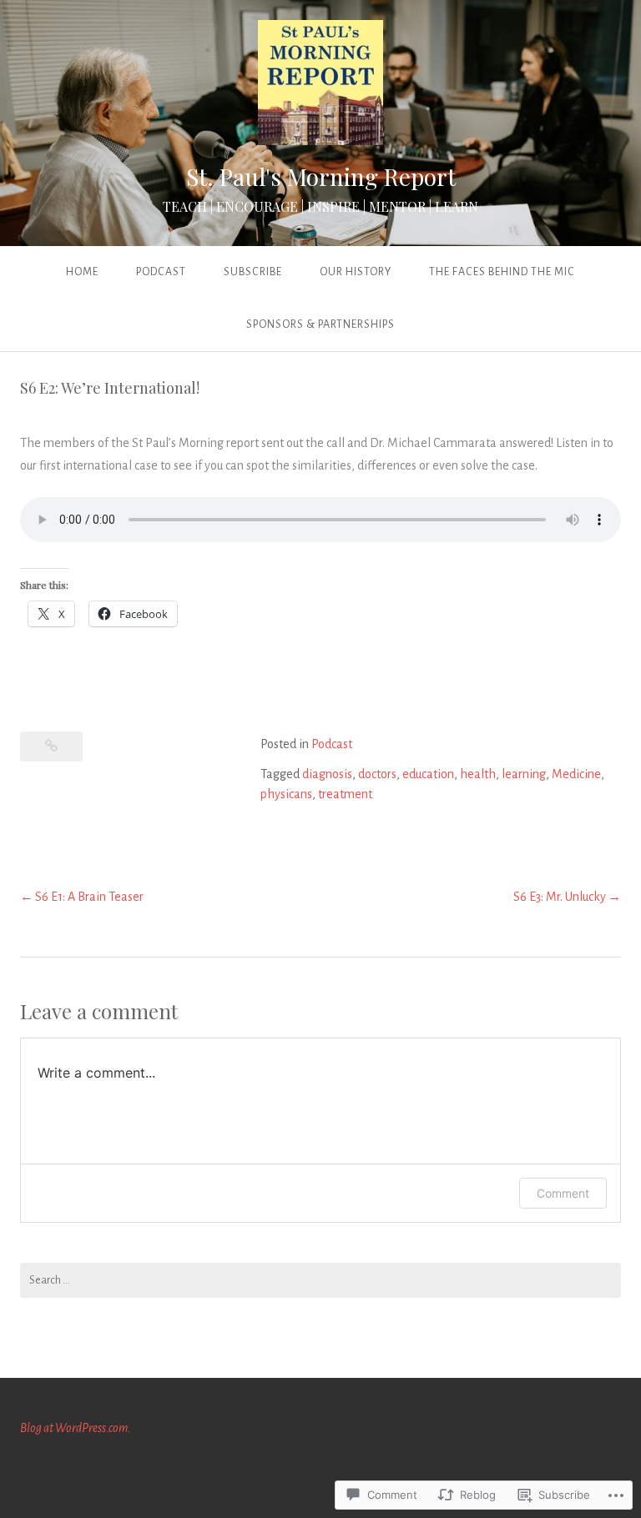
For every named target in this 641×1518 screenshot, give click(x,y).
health (478, 774)
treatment (345, 794)
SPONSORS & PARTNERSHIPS (320, 324)
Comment (563, 1193)
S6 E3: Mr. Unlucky (559, 896)
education (428, 774)
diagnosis (327, 774)
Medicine (576, 774)
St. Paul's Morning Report (321, 176)
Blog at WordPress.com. (75, 1428)
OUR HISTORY (355, 272)
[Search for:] (320, 1280)
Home (82, 272)
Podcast (161, 272)
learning (524, 774)
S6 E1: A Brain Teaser (89, 896)
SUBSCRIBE (253, 272)
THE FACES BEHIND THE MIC (502, 272)
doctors (377, 774)
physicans (286, 794)
